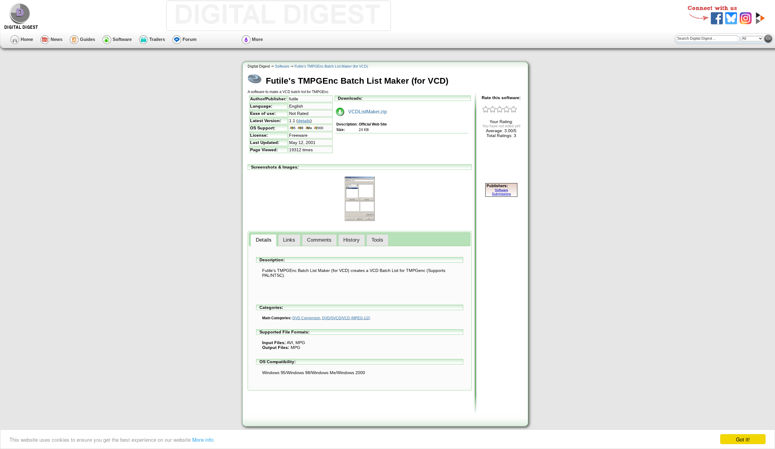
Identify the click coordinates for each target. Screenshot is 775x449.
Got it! (743, 439)
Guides (87, 39)
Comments (319, 240)
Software (121, 39)
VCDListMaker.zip (366, 111)
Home (26, 39)
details (304, 120)
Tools (377, 240)
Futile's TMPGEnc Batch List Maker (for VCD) (331, 66)
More (257, 39)
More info (202, 439)
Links (289, 240)
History (351, 240)
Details (264, 240)
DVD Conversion (306, 318)
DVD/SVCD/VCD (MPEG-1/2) (346, 318)
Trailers (156, 39)
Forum (188, 39)
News (55, 39)
